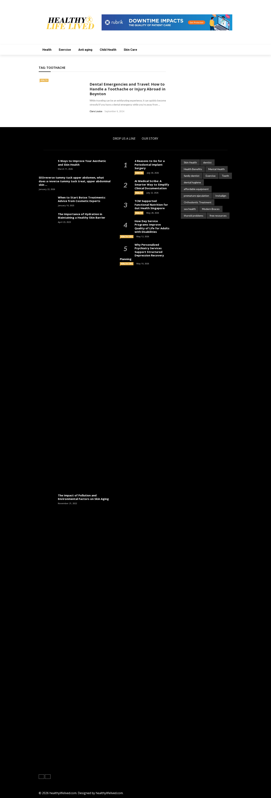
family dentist (191, 175)
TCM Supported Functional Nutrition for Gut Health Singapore (151, 204)
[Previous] (41, 776)
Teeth (225, 175)
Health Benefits (193, 169)
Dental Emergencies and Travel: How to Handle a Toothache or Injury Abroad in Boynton (128, 89)
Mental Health (216, 169)
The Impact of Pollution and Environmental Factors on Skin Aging (83, 497)
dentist (207, 162)
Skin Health (190, 162)
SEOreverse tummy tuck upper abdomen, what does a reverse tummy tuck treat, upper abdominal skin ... (74, 181)
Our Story (150, 139)
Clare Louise (96, 111)
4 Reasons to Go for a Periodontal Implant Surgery (150, 164)
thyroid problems (193, 215)
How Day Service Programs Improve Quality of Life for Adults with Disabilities (152, 226)
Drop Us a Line (124, 139)
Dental (139, 173)
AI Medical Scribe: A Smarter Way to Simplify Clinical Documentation (152, 184)
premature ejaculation (196, 195)
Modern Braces (211, 208)
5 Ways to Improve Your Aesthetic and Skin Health (82, 162)
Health (46, 49)
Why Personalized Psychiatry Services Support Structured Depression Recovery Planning (142, 252)
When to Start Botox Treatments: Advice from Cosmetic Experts (82, 199)
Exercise (65, 49)
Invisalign (220, 195)
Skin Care (130, 49)
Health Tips (127, 236)
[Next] (48, 776)
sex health (190, 208)
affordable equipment (196, 189)
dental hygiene (192, 182)
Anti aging (85, 49)
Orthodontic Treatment (197, 202)
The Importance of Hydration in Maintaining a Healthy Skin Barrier (81, 216)
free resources (218, 215)
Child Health (108, 49)
